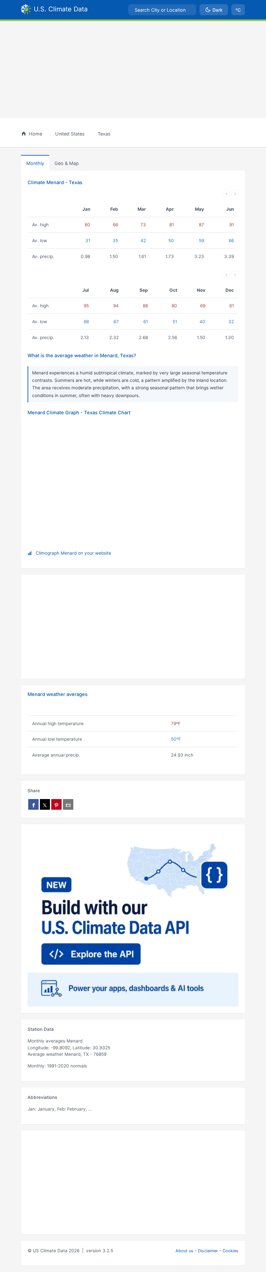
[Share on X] (45, 804)
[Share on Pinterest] (56, 804)
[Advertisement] (133, 69)
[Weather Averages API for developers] (133, 919)
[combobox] (162, 9)
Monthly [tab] (35, 163)
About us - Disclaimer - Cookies (206, 1250)
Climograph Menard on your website (73, 553)
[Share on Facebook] (33, 804)
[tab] (66, 163)
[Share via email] (68, 804)
